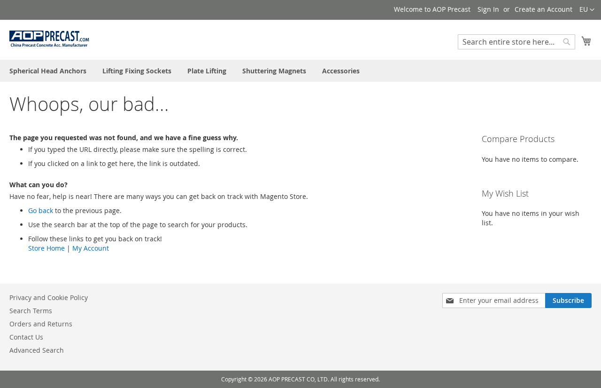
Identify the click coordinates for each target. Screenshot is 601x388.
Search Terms (30, 310)
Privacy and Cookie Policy (48, 297)
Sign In (488, 9)
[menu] (300, 71)
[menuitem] (48, 71)
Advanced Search (36, 350)
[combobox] (516, 41)
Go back (40, 210)
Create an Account (543, 9)
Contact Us (26, 337)
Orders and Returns (40, 323)
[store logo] (49, 39)
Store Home (46, 248)
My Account (90, 248)
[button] (586, 10)
